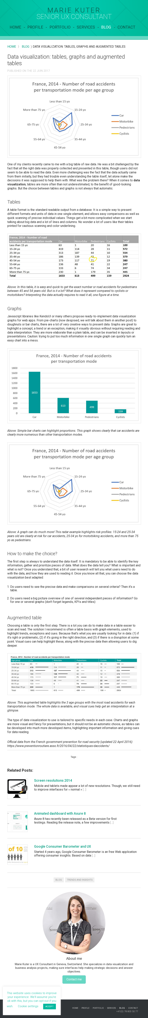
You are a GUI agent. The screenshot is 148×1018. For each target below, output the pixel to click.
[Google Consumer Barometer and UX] (17, 855)
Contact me (74, 979)
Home (15, 27)
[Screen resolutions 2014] (17, 789)
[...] (84, 789)
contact (126, 27)
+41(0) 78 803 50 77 (127, 1011)
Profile (35, 27)
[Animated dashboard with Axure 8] (17, 822)
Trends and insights (79, 879)
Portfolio (60, 27)
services (86, 27)
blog (25, 46)
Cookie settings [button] (28, 1006)
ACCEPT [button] (49, 1006)
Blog (106, 27)
